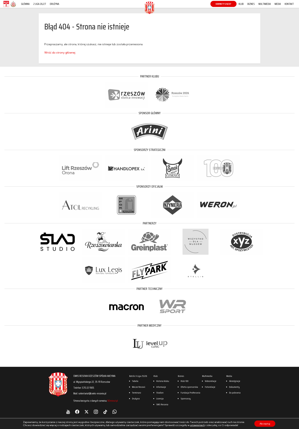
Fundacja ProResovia (190, 393)
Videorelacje (210, 381)
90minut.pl (112, 401)
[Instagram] (96, 412)
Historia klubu (162, 381)
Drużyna (54, 4)
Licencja (160, 398)
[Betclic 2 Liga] (6, 6)
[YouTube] (68, 412)
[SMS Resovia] (13, 6)
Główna (25, 4)
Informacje (161, 387)
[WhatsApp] (114, 412)
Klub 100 (184, 381)
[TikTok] (105, 412)
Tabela (135, 381)
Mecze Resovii (138, 387)
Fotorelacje (210, 387)
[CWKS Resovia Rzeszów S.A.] (149, 13)
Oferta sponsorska (189, 387)
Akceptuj (265, 423)
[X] (86, 412)
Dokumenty (234, 387)
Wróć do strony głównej (59, 52)
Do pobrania (235, 393)
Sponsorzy (186, 398)
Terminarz (136, 393)
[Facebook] (77, 412)
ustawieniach (197, 425)
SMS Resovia (162, 404)
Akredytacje (234, 381)
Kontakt (289, 4)
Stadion (160, 393)
